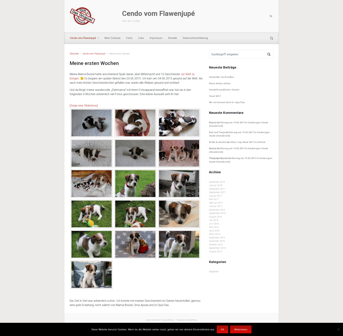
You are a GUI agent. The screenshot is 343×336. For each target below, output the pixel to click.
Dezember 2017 (217, 189)
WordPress (192, 320)
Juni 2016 (214, 223)
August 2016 (215, 216)
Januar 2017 (215, 206)
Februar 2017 (216, 202)
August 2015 (215, 251)
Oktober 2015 (216, 244)
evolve (148, 320)
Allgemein (214, 271)
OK (222, 329)
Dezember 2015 (217, 237)
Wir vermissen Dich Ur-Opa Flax (227, 102)
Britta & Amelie (217, 142)
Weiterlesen (240, 329)
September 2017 (217, 192)
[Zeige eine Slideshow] (84, 105)
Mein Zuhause (113, 38)
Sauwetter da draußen (221, 77)
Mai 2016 (213, 227)
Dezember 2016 (217, 209)
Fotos (129, 38)
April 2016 (214, 230)
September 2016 (217, 213)
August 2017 (215, 195)
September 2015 (217, 248)
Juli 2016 (213, 220)
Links (141, 38)
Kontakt (172, 38)
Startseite (74, 53)
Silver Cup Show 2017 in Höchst (247, 142)
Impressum (156, 38)
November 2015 (217, 241)
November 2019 (217, 182)
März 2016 (214, 234)
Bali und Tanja (217, 132)
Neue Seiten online (219, 83)
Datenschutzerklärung (195, 38)
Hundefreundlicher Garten (224, 89)
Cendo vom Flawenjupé (158, 13)
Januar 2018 (215, 185)
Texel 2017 (215, 96)
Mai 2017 (213, 199)
